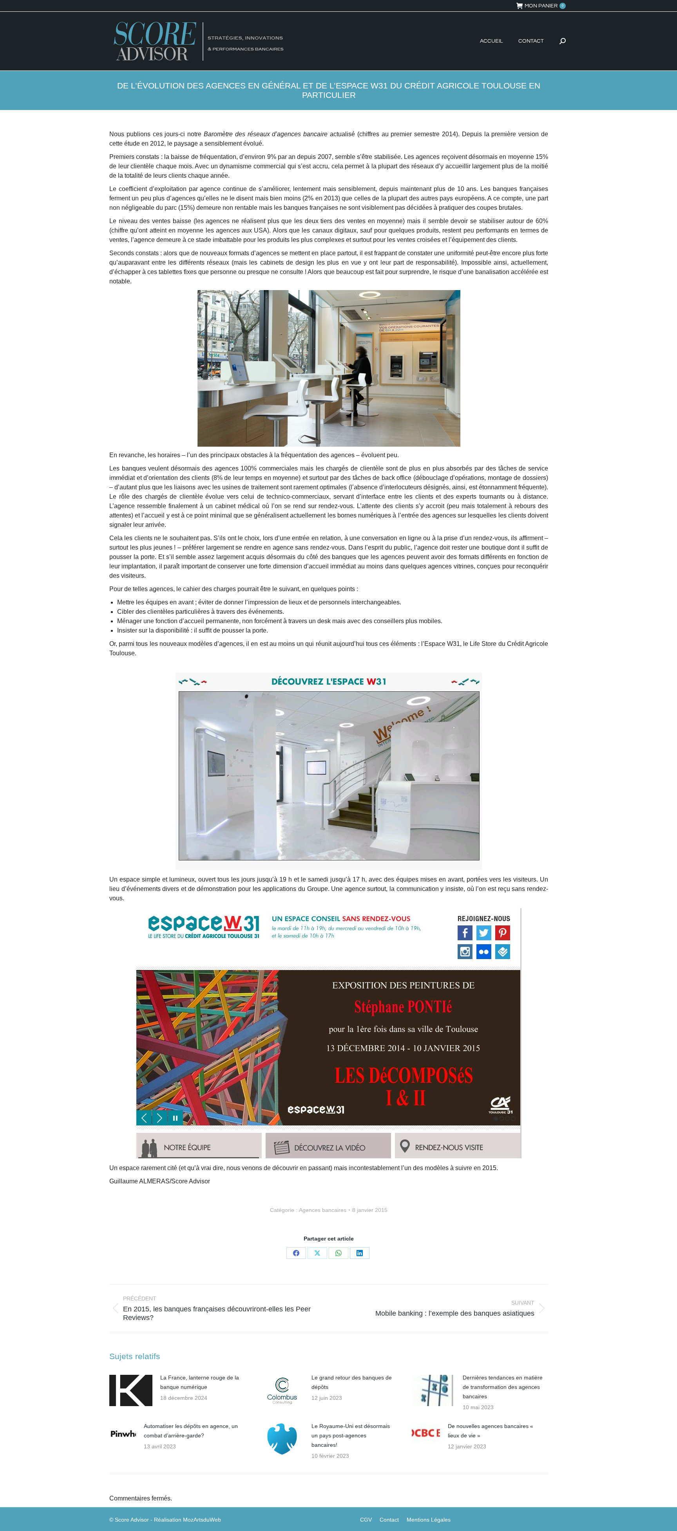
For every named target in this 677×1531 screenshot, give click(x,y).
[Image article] (130, 1390)
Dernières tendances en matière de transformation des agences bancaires (503, 1386)
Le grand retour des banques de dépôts (351, 1382)
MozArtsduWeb (202, 1520)
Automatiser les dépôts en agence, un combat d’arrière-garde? (191, 1431)
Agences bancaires (322, 1210)
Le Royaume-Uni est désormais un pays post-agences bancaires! (350, 1435)
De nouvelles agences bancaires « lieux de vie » (490, 1431)
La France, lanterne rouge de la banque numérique (199, 1382)
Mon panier (544, 6)
